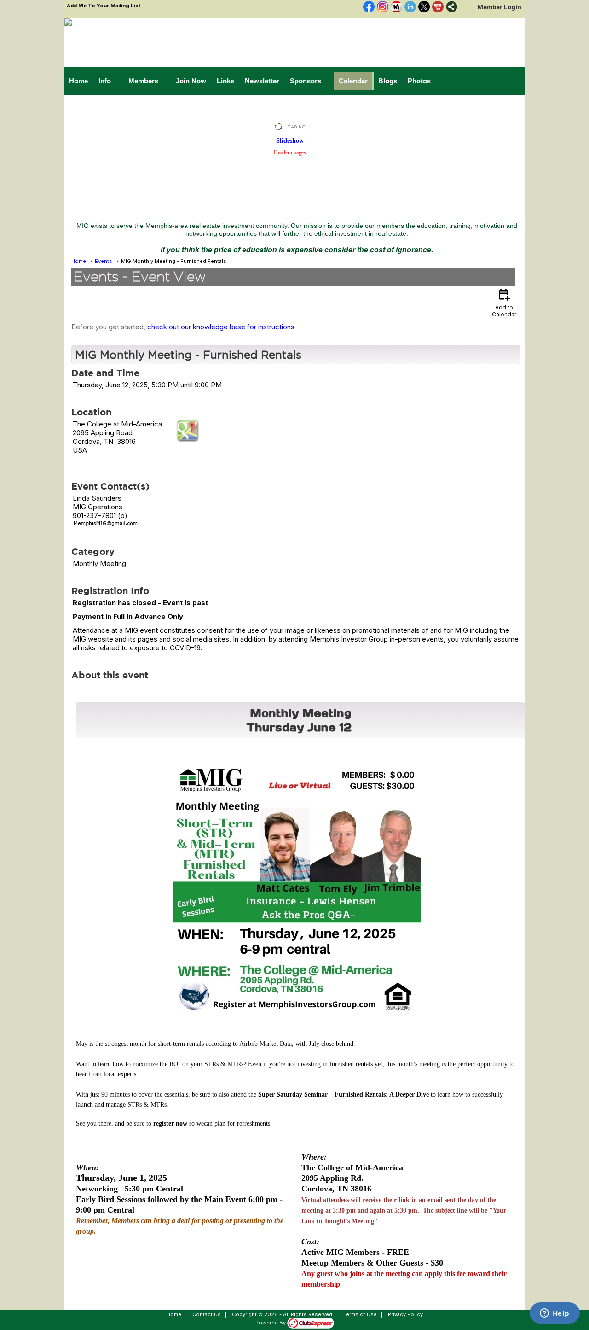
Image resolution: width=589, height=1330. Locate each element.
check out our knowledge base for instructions (220, 326)
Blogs (387, 81)
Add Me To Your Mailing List (103, 5)
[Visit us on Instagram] (382, 7)
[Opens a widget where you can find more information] (554, 1313)
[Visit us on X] (424, 7)
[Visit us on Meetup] (396, 7)
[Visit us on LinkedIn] (410, 7)
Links (225, 81)
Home (78, 81)
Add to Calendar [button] (504, 302)
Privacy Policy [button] (405, 1314)
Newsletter (262, 81)
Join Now (191, 81)
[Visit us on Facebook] (369, 7)
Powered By (271, 1322)
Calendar (353, 81)
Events (103, 261)
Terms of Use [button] (360, 1314)
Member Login (499, 7)
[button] (109, 81)
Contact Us (206, 1314)
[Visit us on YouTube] (438, 7)
